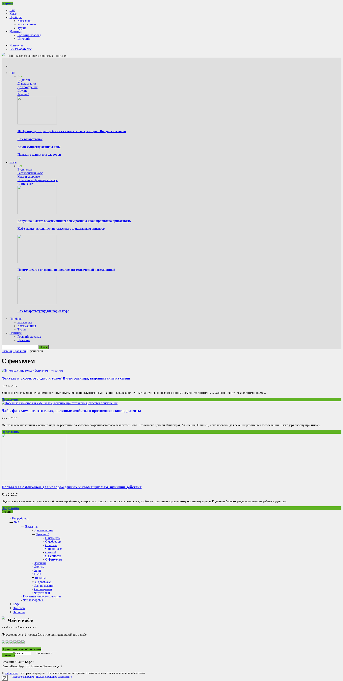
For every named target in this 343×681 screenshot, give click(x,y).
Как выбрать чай (29, 139)
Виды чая (23, 80)
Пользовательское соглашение (54, 676)
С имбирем (52, 538)
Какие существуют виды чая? (39, 146)
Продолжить (10, 399)
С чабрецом (53, 541)
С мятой (50, 552)
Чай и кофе (11, 673)
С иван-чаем (53, 548)
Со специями (43, 589)
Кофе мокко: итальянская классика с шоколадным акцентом (61, 228)
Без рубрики (20, 518)
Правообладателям (23, 676)
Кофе (13, 13)
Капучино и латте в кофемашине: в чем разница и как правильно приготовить (74, 221)
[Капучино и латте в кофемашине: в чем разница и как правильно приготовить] (37, 213)
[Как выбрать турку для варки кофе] (37, 303)
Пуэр (37, 573)
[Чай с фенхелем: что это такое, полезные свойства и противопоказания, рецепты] (60, 403)
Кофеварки (24, 20)
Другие (22, 90)
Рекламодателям (21, 49)
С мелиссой (53, 556)
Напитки (16, 31)
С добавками (43, 582)
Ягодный (41, 577)
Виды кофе (24, 169)
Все (19, 76)
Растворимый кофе (30, 173)
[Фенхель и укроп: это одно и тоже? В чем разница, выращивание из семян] (32, 370)
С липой (51, 545)
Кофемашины (26, 24)
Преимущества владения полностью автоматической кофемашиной (66, 269)
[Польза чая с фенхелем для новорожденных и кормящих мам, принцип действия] (34, 479)
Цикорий (23, 38)
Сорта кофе (25, 183)
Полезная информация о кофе (37, 180)
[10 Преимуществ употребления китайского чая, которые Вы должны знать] (37, 123)
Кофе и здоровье (28, 176)
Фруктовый (42, 592)
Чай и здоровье (33, 600)
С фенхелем (53, 559)
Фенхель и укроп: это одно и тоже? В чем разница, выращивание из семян (66, 378)
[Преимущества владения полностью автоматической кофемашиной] (37, 262)
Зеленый (23, 94)
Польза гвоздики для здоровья (39, 154)
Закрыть (7, 3)
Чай (12, 10)
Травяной (42, 534)
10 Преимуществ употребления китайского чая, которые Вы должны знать (71, 131)
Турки (21, 28)
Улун (37, 570)
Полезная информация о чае (42, 596)
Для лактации (26, 83)
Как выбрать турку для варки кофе (43, 311)
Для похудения (27, 87)
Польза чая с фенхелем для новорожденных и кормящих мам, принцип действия (72, 487)
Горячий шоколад (29, 35)
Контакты (16, 45)
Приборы (16, 17)
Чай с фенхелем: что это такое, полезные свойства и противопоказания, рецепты (71, 410)
